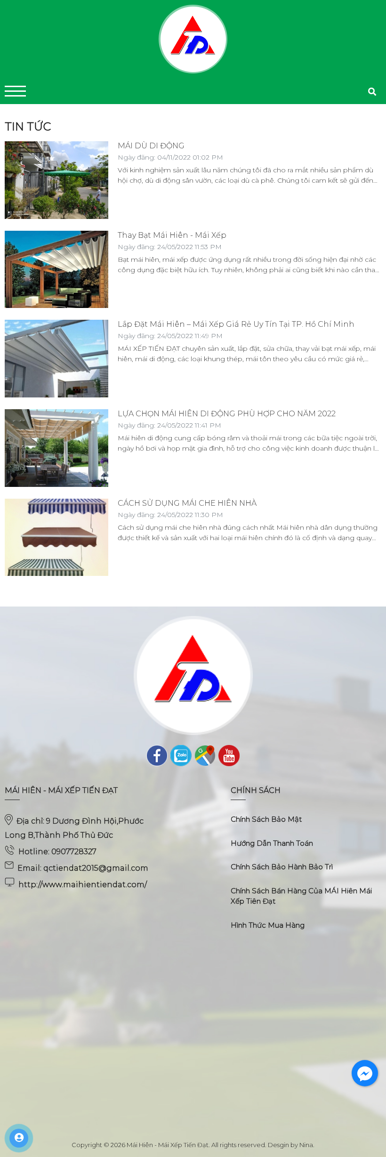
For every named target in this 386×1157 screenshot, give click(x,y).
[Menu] (15, 91)
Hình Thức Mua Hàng (268, 925)
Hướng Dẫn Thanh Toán (272, 843)
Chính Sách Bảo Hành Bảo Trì (282, 866)
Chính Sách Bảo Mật (266, 819)
